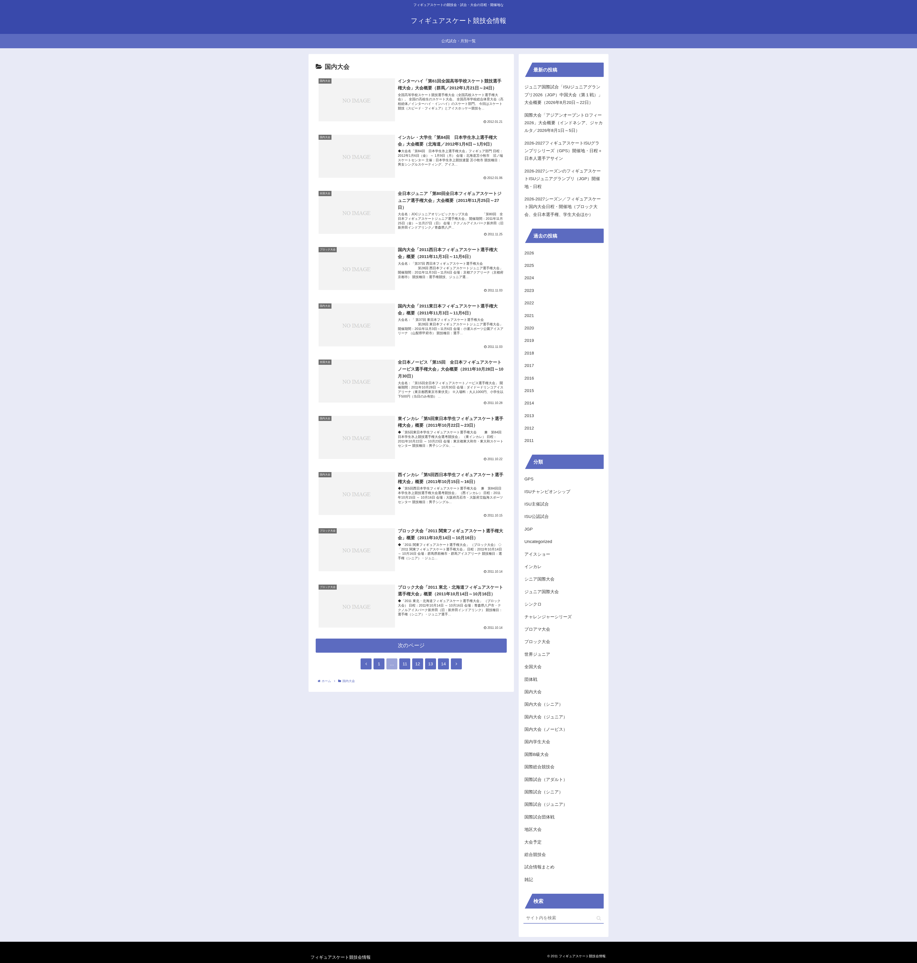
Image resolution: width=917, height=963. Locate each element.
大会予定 (533, 842)
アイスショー (537, 554)
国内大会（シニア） (543, 704)
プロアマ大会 (537, 629)
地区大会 (533, 829)
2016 (529, 378)
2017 (529, 365)
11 (405, 664)
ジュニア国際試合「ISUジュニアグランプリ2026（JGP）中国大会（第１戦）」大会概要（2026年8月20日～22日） (563, 95)
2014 (529, 403)
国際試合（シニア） (543, 792)
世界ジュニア (537, 654)
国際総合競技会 (539, 766)
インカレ (533, 566)
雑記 (528, 879)
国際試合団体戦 (539, 817)
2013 (529, 415)
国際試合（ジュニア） (545, 804)
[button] (599, 918)
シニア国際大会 (539, 579)
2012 (529, 428)
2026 (529, 253)
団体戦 (530, 679)
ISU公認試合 (536, 516)
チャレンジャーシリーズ (548, 616)
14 (443, 664)
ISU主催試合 (536, 504)
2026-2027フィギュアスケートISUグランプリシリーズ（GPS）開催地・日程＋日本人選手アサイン (563, 151)
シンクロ (533, 604)
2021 (529, 315)
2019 (529, 340)
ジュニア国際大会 (541, 591)
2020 (529, 328)
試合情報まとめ (539, 867)
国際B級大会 (536, 754)
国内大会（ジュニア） (545, 717)
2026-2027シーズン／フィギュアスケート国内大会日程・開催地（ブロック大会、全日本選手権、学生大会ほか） (562, 207)
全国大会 (533, 666)
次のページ (411, 645)
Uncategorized (538, 541)
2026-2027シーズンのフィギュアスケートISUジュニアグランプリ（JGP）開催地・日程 (562, 179)
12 (417, 664)
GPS (528, 479)
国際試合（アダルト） (545, 779)
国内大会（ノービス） (545, 729)
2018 (529, 353)
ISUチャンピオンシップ (547, 491)
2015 (529, 390)
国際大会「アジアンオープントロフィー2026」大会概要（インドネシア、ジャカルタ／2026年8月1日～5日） (563, 123)
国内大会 (533, 691)
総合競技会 (535, 854)
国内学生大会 (537, 741)
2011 (529, 440)
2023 (529, 290)
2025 (529, 265)
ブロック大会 (537, 641)
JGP (528, 529)
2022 (529, 303)
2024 (529, 277)
